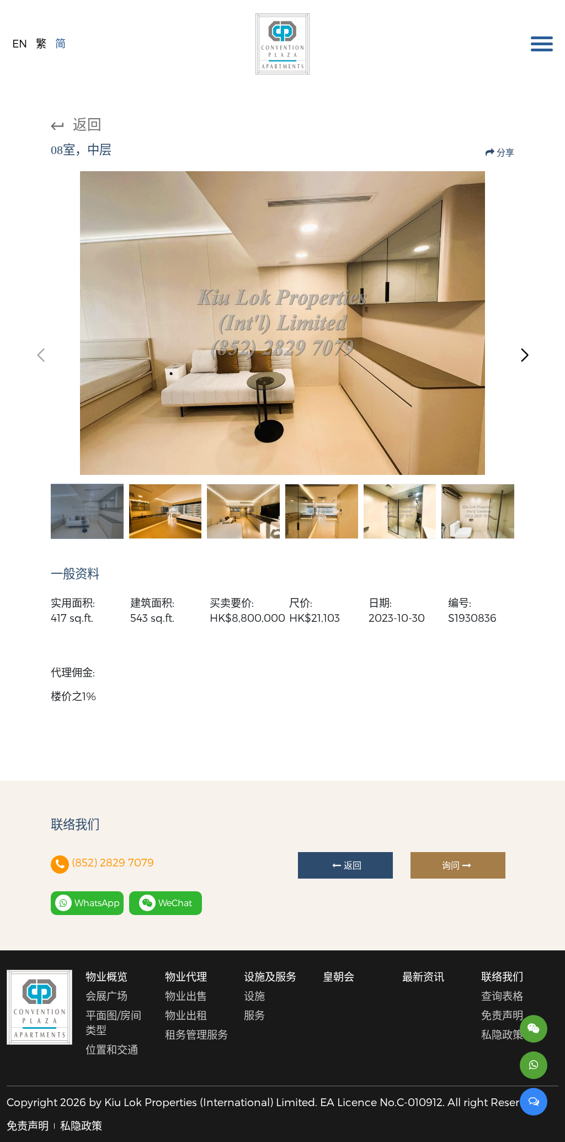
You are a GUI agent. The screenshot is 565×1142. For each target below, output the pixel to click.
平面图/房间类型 (113, 1023)
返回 (87, 124)
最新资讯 (423, 976)
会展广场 (106, 996)
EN (19, 43)
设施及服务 (270, 976)
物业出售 (186, 996)
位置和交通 (112, 1049)
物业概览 (106, 976)
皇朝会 (338, 976)
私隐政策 (502, 1034)
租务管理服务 (196, 1034)
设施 (254, 996)
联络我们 (502, 976)
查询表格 (502, 996)
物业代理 (186, 976)
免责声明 (502, 1015)
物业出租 (186, 1015)
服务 (254, 1015)
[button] (524, 355)
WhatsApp (97, 902)
